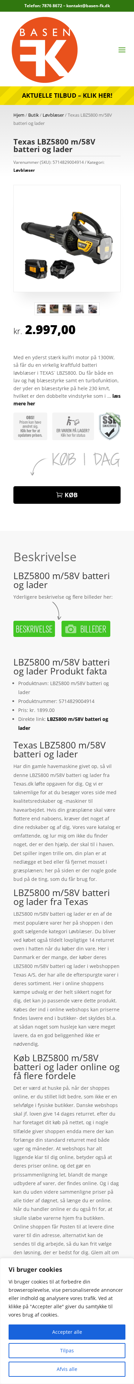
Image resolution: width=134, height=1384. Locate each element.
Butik (33, 115)
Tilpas (67, 1350)
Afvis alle (67, 1369)
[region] (67, 1321)
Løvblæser (53, 115)
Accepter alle (67, 1332)
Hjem (18, 115)
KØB (71, 495)
